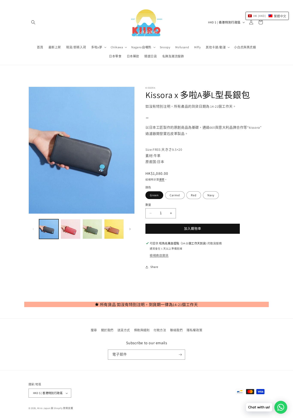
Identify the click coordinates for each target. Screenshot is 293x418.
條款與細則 (142, 330)
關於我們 (107, 330)
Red (193, 195)
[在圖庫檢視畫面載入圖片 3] (92, 229)
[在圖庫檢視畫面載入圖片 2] (70, 229)
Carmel (175, 195)
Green (154, 195)
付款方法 (160, 330)
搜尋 (94, 330)
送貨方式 (124, 330)
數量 (148, 205)
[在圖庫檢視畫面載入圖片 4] (114, 229)
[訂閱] (180, 355)
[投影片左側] (33, 229)
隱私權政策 (194, 330)
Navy (210, 195)
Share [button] (154, 267)
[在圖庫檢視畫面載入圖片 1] (49, 229)
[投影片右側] (130, 229)
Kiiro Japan (44, 408)
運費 (162, 179)
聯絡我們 (176, 330)
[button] (33, 22)
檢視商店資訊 (159, 255)
